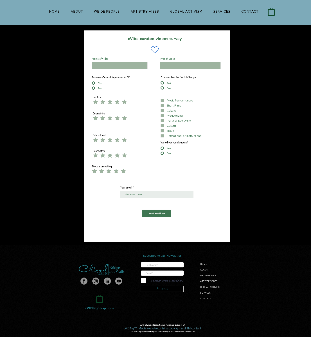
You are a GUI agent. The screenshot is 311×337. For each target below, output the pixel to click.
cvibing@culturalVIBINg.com (146, 331)
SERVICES (205, 292)
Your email (126, 187)
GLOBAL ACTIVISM (210, 287)
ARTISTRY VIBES (208, 281)
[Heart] (155, 50)
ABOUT (204, 269)
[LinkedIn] (107, 281)
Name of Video (100, 58)
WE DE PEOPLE (208, 275)
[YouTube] (118, 281)
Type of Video (167, 58)
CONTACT (205, 298)
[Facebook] (83, 281)
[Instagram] (95, 281)
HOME (203, 264)
